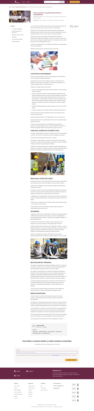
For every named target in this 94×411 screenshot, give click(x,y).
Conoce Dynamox (74, 1)
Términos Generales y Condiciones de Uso (38, 406)
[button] (35, 331)
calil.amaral (37, 20)
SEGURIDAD (14, 37)
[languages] (67, 2)
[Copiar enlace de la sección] (25, 29)
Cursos (23, 1)
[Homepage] (16, 2)
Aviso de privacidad (49, 406)
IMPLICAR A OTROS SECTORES (17, 34)
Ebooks (28, 1)
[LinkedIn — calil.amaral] (43, 325)
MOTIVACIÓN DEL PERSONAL (17, 39)
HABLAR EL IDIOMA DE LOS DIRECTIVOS (17, 32)
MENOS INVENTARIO (16, 41)
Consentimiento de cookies (57, 406)
